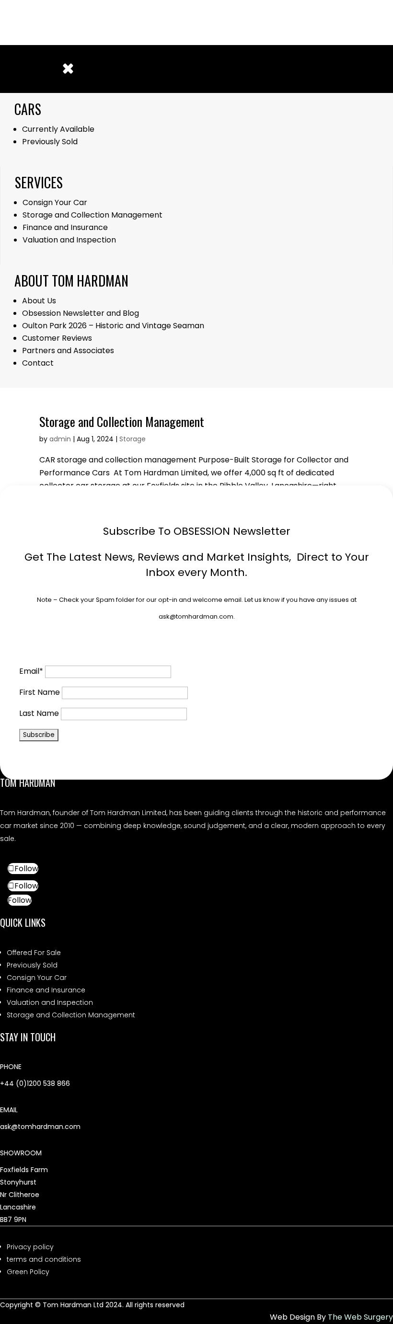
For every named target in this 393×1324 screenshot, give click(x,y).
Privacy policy (30, 1247)
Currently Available (58, 129)
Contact (38, 362)
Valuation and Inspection (69, 239)
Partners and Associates (68, 350)
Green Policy (28, 1272)
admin (60, 439)
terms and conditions (44, 1259)
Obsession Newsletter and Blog (80, 313)
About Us (39, 300)
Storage (132, 439)
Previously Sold (50, 141)
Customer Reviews (58, 338)
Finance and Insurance (65, 227)
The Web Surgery (360, 1317)
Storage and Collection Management (92, 214)
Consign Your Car (55, 202)
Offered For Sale (34, 952)
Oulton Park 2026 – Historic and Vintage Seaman (113, 325)
